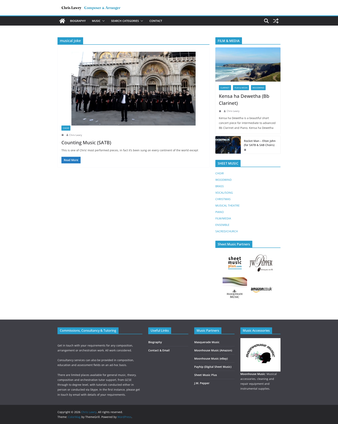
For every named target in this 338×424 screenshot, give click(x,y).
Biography (78, 21)
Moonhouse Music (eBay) (211, 358)
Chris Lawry (75, 135)
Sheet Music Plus (205, 375)
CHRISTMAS (223, 199)
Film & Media (241, 87)
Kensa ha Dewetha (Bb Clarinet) (244, 99)
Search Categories (125, 21)
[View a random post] (275, 21)
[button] (103, 21)
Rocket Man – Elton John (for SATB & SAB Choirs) (260, 143)
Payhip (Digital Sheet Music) (212, 367)
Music (96, 21)
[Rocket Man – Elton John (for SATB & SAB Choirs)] (228, 145)
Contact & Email (159, 350)
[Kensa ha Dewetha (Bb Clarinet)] (247, 64)
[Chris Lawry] (62, 21)
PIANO (219, 212)
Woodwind (258, 87)
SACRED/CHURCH (226, 231)
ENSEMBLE (222, 225)
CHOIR (219, 173)
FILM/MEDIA (223, 218)
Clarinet (224, 87)
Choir (66, 128)
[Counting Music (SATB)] (133, 89)
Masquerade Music (206, 342)
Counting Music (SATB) (86, 142)
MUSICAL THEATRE (227, 205)
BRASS (219, 186)
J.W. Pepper (201, 383)
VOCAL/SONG (224, 192)
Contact (155, 21)
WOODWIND (223, 180)
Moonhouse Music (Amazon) (213, 350)
